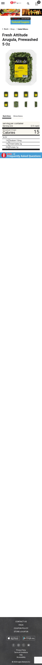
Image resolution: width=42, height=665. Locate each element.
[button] (6, 94)
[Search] (26, 3)
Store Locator (21, 631)
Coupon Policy (21, 628)
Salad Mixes (23, 29)
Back (6, 29)
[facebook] (13, 645)
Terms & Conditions (21, 652)
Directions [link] (18, 116)
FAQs (21, 625)
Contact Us (21, 621)
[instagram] (18, 645)
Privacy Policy (21, 650)
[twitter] (23, 645)
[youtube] (28, 645)
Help (21, 655)
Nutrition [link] (7, 116)
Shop (12, 29)
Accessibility (21, 657)
